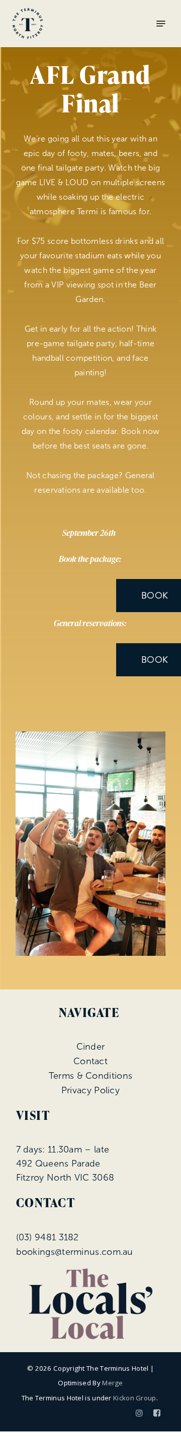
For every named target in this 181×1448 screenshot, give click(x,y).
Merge (112, 1382)
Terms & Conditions (90, 1075)
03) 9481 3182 (49, 1237)
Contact (90, 1061)
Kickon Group (134, 1397)
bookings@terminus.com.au (74, 1251)
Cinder (90, 1046)
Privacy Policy (90, 1090)
